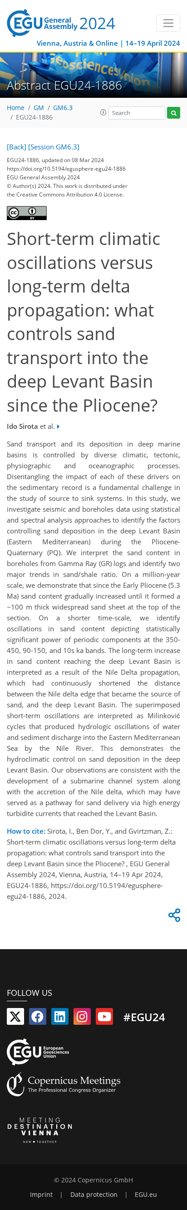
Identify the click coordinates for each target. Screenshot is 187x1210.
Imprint (41, 1195)
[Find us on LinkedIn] (60, 1018)
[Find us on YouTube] (104, 1018)
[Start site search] (173, 113)
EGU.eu (146, 1195)
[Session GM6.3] (53, 146)
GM (39, 108)
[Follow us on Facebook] (37, 1018)
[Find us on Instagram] (82, 1018)
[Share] (173, 917)
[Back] (16, 146)
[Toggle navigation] (168, 23)
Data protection (94, 1195)
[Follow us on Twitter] (15, 1018)
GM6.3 (63, 108)
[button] (103, 112)
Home (16, 108)
